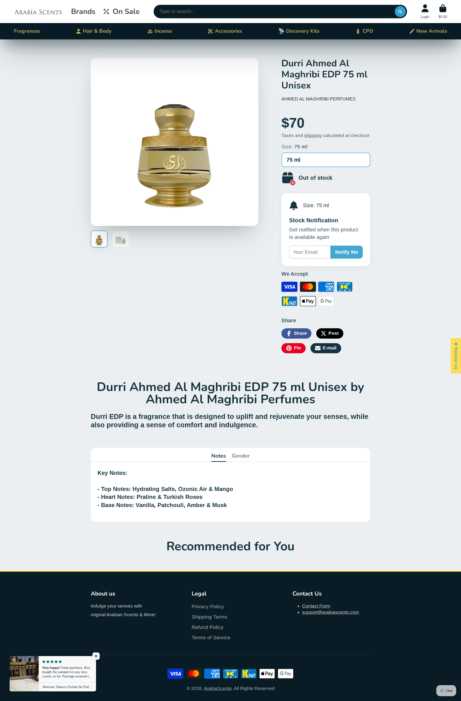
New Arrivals (431, 31)
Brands (83, 11)
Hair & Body (97, 31)
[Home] (38, 11)
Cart (442, 11)
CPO (368, 31)
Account (425, 11)
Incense (163, 31)
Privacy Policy (208, 606)
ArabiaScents (218, 688)
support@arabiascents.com (330, 612)
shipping (313, 135)
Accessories (228, 31)
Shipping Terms (209, 617)
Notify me (346, 252)
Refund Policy (208, 627)
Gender (241, 455)
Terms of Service (211, 637)
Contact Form (316, 605)
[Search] (400, 11)
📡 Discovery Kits (298, 31)
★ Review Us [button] (456, 355)
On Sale (126, 11)
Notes (218, 455)
